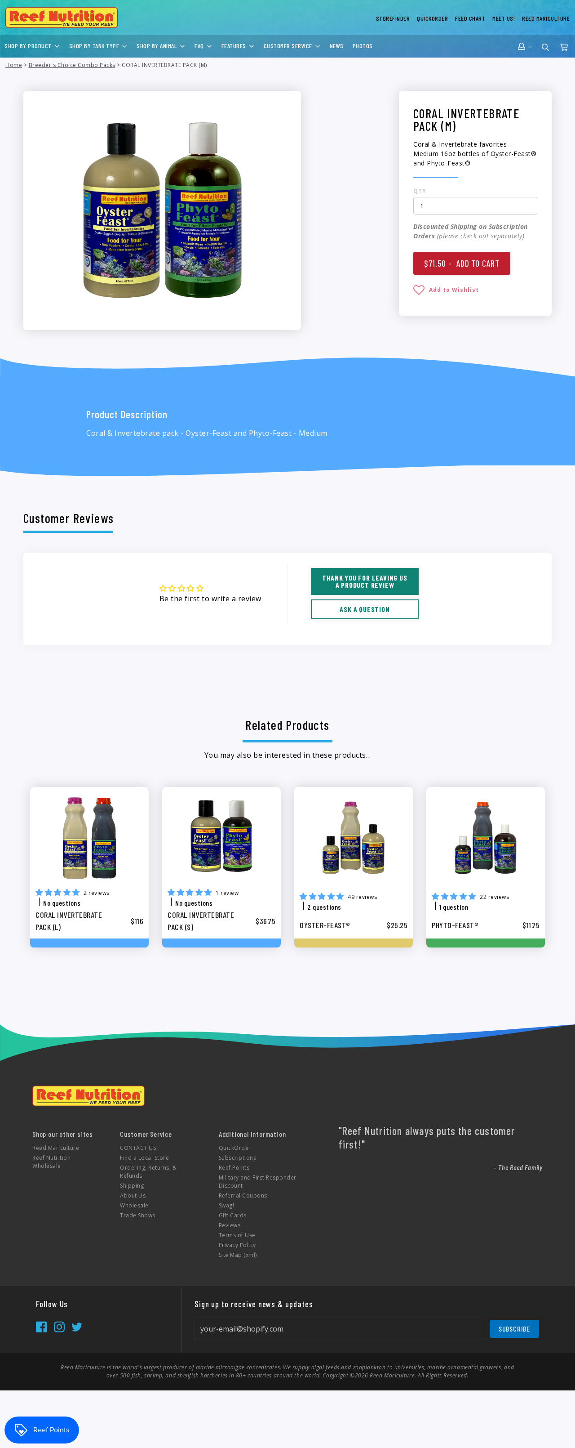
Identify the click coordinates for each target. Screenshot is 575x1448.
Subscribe (514, 1328)
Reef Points (234, 1167)
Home (13, 65)
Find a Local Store (144, 1158)
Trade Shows (137, 1215)
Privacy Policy (237, 1245)
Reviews (230, 1225)
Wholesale (134, 1205)
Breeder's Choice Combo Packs (72, 65)
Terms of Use (237, 1235)
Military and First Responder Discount (257, 1181)
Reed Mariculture (55, 1148)
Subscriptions (238, 1158)
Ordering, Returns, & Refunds (148, 1172)
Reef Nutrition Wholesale (51, 1162)
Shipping (132, 1185)
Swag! (226, 1205)
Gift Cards (233, 1215)
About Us (133, 1195)
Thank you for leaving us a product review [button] (364, 581)
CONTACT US (138, 1148)
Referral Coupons (243, 1195)
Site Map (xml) (238, 1255)
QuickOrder (235, 1148)
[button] (446, 289)
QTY (420, 191)
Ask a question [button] (364, 609)
